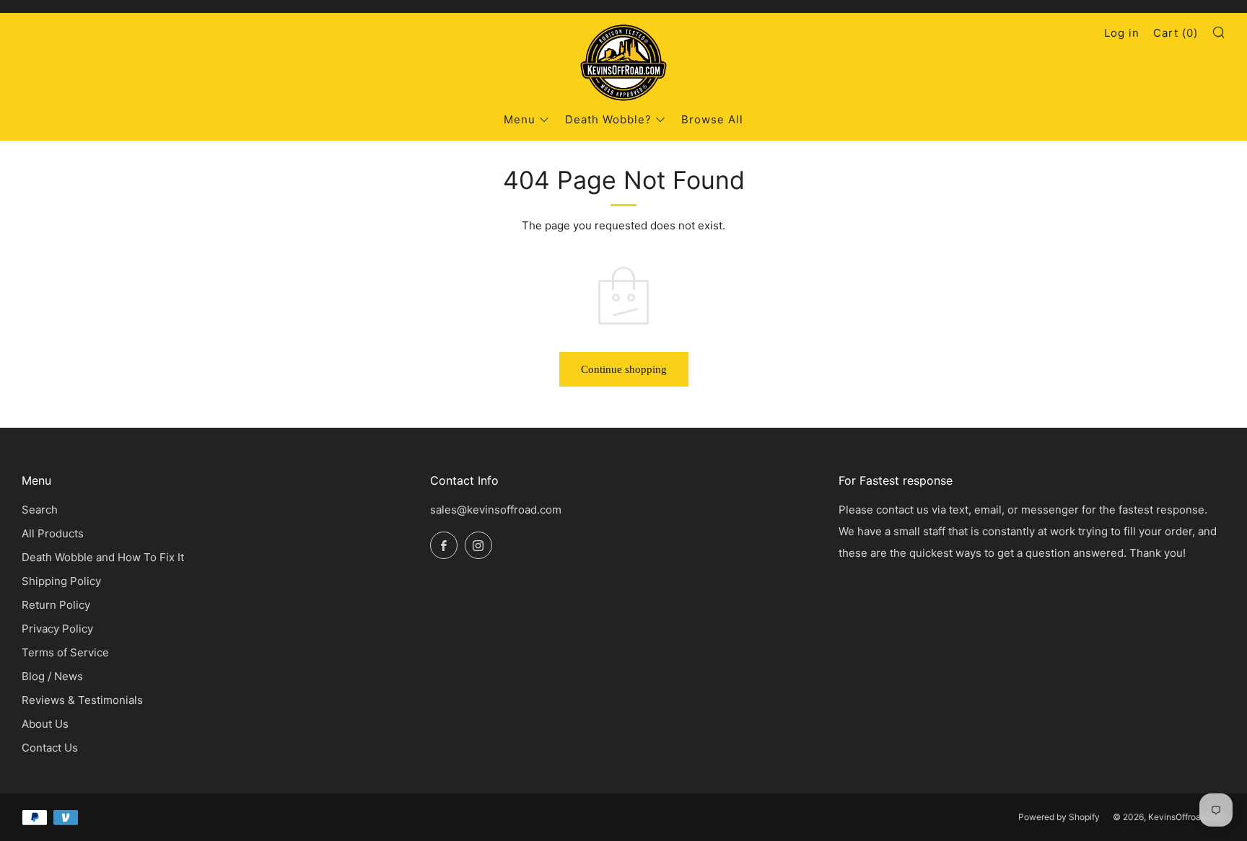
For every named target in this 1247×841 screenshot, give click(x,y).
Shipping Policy (61, 581)
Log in (1121, 33)
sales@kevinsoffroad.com (495, 509)
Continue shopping (624, 369)
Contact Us (50, 747)
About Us (45, 724)
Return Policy (56, 605)
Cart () (1175, 33)
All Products (53, 533)
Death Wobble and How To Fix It (103, 557)
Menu (519, 119)
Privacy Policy (57, 628)
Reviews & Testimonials (82, 700)
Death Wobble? (608, 119)
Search (40, 509)
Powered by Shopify (1059, 816)
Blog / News (52, 676)
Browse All (712, 119)
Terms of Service (65, 652)
